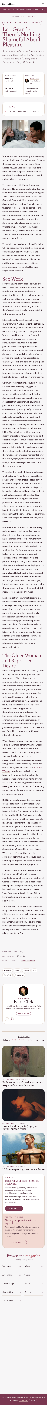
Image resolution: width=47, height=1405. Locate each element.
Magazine (16, 16)
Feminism (7, 970)
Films (17, 970)
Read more (23, 1013)
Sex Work (12, 107)
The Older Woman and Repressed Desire (24, 111)
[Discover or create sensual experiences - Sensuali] (8, 3)
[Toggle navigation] (43, 3)
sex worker (19, 975)
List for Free (16, 1242)
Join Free (14, 1208)
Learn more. (23, 1401)
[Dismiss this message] (44, 10)
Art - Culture (29, 16)
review (26, 970)
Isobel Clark (34, 78)
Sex (34, 970)
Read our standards (28, 960)
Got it (33, 1401)
